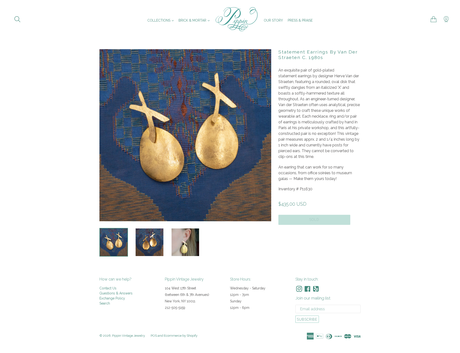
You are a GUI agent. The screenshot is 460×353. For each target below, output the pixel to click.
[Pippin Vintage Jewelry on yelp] (316, 289)
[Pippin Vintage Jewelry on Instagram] (299, 289)
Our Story (273, 20)
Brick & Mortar (195, 20)
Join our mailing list (312, 298)
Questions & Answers (115, 293)
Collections (161, 20)
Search (104, 303)
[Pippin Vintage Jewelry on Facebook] (307, 289)
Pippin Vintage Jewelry (128, 335)
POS (154, 335)
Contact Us (107, 288)
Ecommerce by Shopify (180, 335)
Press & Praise (300, 20)
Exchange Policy (112, 298)
